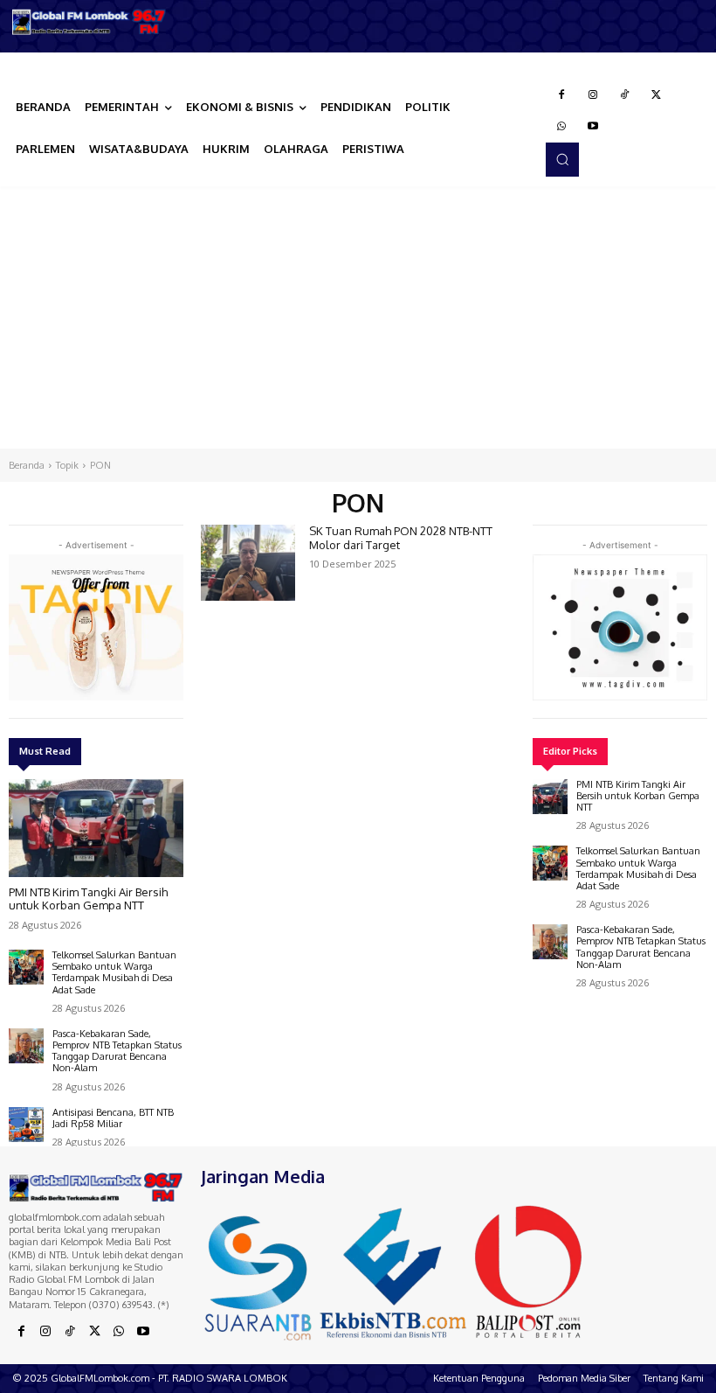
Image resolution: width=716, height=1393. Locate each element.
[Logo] (89, 22)
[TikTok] (624, 95)
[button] (562, 159)
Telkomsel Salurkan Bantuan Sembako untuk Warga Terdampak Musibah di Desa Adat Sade (114, 972)
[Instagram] (593, 95)
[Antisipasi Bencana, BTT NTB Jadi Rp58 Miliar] (26, 1124)
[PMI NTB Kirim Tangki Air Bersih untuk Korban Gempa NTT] (96, 828)
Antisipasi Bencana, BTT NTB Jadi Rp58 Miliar (113, 1118)
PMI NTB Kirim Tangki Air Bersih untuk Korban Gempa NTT (88, 899)
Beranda (27, 465)
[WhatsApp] (561, 127)
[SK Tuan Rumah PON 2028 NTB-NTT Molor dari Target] (248, 562)
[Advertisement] (358, 317)
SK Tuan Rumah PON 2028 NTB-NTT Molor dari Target (400, 538)
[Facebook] (561, 95)
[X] (655, 95)
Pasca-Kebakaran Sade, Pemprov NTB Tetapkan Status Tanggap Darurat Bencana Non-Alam (117, 1051)
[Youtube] (593, 127)
